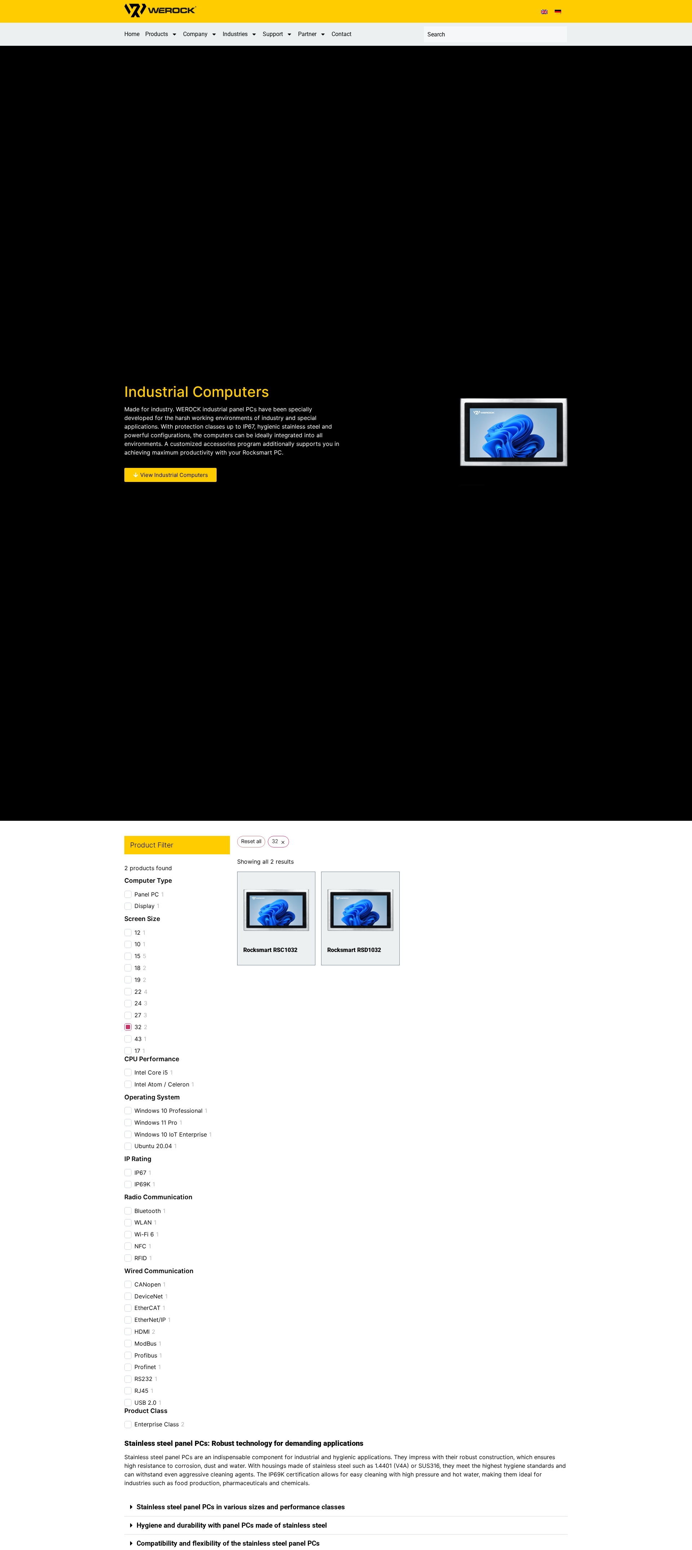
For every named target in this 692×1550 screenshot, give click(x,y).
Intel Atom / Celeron (161, 1084)
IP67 (140, 1172)
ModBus (145, 1343)
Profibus (145, 1355)
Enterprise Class (156, 1424)
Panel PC (146, 894)
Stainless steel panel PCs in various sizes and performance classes (241, 1507)
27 (137, 1015)
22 (138, 991)
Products (156, 34)
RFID (140, 1258)
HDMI (142, 1331)
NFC (140, 1246)
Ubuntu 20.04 (153, 1146)
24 (138, 1003)
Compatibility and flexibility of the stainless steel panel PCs (228, 1543)
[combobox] (495, 34)
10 (137, 944)
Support (273, 34)
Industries (235, 34)
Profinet (145, 1366)
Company (195, 34)
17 (137, 1050)
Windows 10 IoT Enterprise (170, 1134)
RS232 (143, 1378)
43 (138, 1038)
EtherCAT (147, 1307)
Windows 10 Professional (168, 1110)
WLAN (143, 1222)
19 (137, 979)
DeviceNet (148, 1296)
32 (138, 1027)
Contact (341, 34)
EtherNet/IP (150, 1319)
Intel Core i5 (151, 1072)
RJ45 (141, 1390)
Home (131, 34)
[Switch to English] (544, 11)
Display (144, 905)
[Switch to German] (558, 11)
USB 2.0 (145, 1402)
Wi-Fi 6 (144, 1234)
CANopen (147, 1284)
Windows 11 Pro (155, 1122)
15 (137, 956)
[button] (346, 1507)
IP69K (142, 1184)
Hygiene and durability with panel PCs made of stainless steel (232, 1525)
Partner (307, 34)
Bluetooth (147, 1210)
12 (137, 932)
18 (137, 967)
